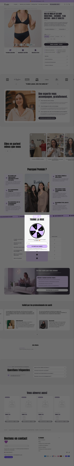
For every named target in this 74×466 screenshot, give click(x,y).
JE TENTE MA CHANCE (37, 246)
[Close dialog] (48, 216)
